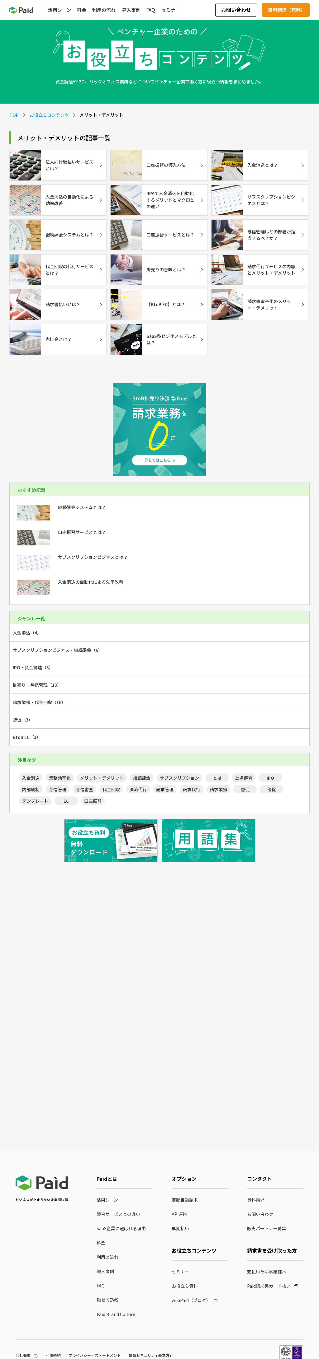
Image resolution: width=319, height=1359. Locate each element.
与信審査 (84, 789)
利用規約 (53, 1355)
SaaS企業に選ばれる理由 (121, 1228)
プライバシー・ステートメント (95, 1355)
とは (217, 778)
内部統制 (31, 789)
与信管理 (57, 789)
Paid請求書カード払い (269, 1286)
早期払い (180, 1228)
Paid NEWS (107, 1300)
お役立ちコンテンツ (49, 115)
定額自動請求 (185, 1200)
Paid (21, 10)
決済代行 (138, 789)
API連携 (179, 1214)
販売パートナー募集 (266, 1228)
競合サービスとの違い (118, 1214)
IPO (270, 778)
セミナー (180, 1271)
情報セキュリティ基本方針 (151, 1355)
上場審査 (243, 778)
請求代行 (191, 789)
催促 (271, 789)
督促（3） (23, 720)
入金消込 (31, 778)
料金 (101, 1243)
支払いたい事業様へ (266, 1271)
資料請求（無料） (286, 10)
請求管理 (165, 789)
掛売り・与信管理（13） (37, 685)
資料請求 (255, 1200)
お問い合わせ (236, 9)
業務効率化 (60, 778)
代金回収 (111, 789)
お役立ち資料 (185, 1286)
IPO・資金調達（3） (33, 667)
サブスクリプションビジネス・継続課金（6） (57, 650)
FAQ (101, 1285)
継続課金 (141, 778)
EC (66, 801)
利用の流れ (107, 1257)
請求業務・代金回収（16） (39, 702)
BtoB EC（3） (27, 737)
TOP (14, 115)
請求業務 (218, 789)
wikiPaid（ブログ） (191, 1300)
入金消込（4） (27, 632)
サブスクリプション (179, 778)
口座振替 (93, 801)
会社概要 (23, 1355)
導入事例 (105, 1271)
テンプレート (35, 801)
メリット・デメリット (102, 778)
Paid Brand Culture (116, 1314)
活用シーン (107, 1200)
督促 (245, 789)
